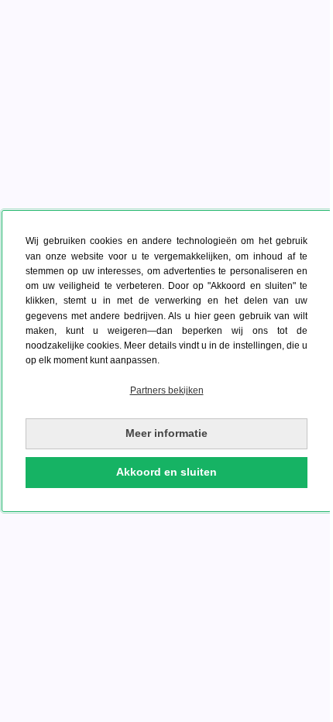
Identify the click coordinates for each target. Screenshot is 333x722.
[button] (166, 390)
